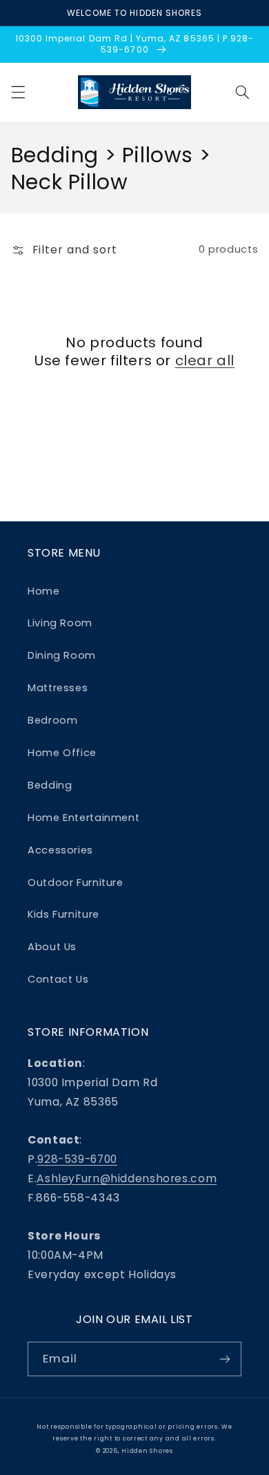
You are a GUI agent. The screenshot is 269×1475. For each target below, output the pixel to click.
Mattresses (58, 688)
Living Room (60, 623)
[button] (18, 92)
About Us (52, 947)
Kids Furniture (63, 914)
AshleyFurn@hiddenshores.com (127, 1178)
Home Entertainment (83, 818)
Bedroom (52, 720)
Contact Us (58, 979)
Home (44, 591)
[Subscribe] (225, 1359)
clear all (205, 360)
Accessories (60, 850)
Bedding (50, 785)
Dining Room (62, 655)
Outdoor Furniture (75, 882)
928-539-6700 (77, 1159)
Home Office (62, 753)
